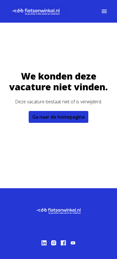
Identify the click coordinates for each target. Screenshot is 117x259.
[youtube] (73, 243)
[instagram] (53, 243)
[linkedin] (44, 243)
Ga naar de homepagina (58, 117)
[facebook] (63, 243)
